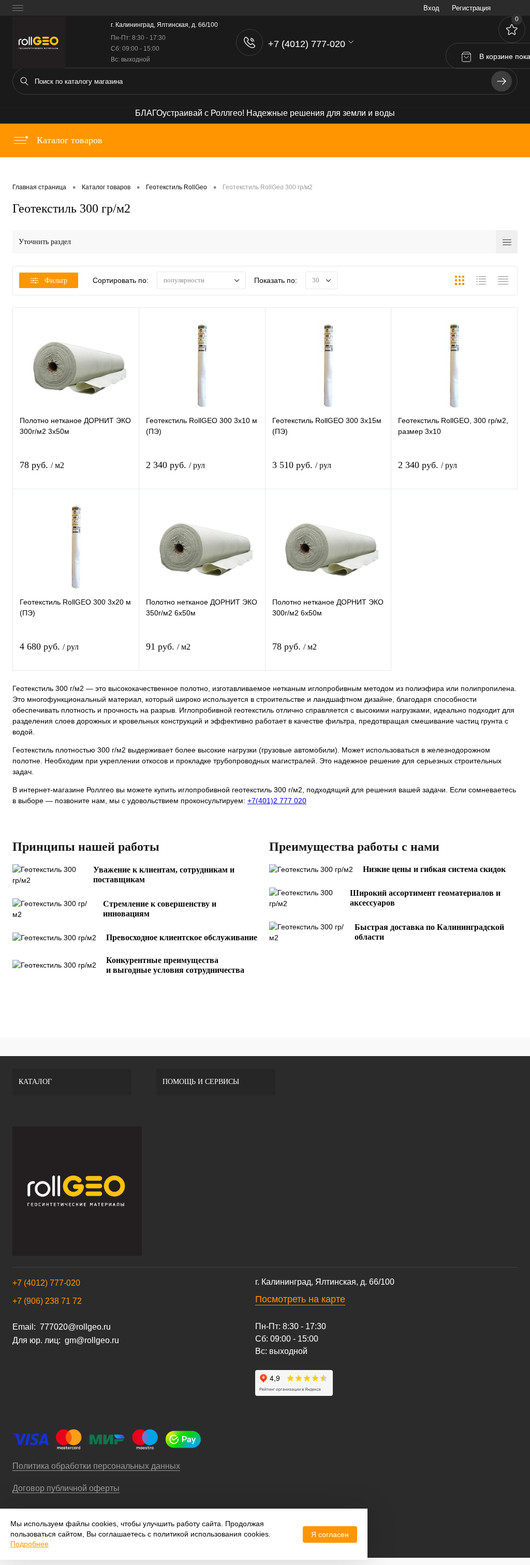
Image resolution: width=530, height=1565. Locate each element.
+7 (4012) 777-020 (46, 1282)
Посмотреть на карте (300, 1299)
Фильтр (56, 280)
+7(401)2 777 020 (276, 800)
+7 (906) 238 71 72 (47, 1301)
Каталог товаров (68, 140)
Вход (431, 8)
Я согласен (330, 1534)
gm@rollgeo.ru (92, 1340)
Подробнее (29, 1544)
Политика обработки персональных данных (96, 1466)
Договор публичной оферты (66, 1488)
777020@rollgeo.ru (75, 1326)
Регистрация (471, 8)
